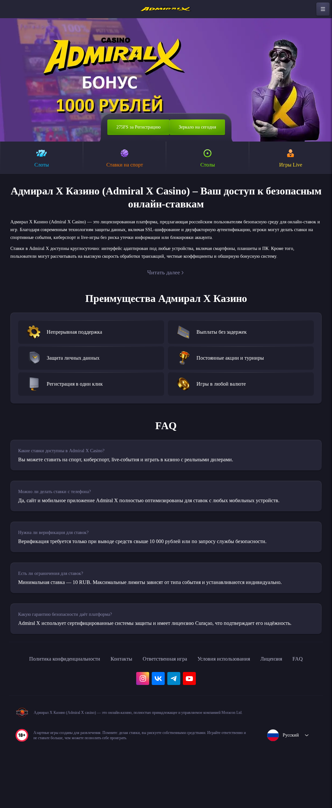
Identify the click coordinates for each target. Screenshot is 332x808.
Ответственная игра (171, 681)
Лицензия (292, 681)
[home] (166, 9)
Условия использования (238, 681)
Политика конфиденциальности (58, 681)
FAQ (22, 696)
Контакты (122, 681)
